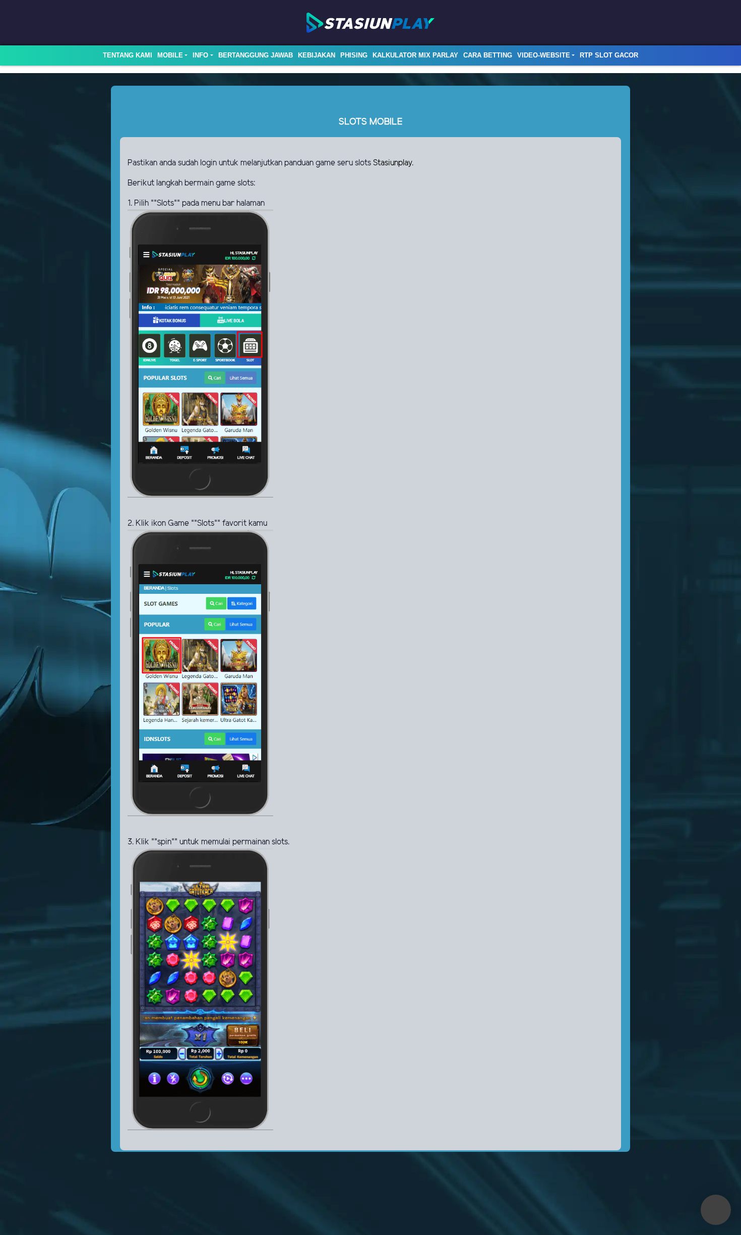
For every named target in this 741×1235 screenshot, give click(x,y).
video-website (543, 55)
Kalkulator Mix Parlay (415, 55)
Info (200, 55)
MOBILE (170, 55)
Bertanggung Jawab (255, 55)
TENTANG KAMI (127, 55)
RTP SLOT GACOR (609, 55)
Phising (353, 55)
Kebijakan (316, 55)
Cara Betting (487, 55)
